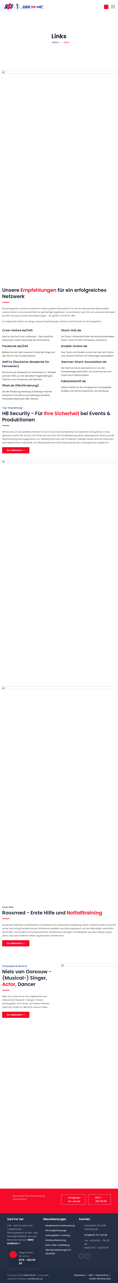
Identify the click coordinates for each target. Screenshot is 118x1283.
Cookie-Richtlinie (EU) (100, 1278)
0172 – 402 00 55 (101, 1199)
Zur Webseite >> (16, 450)
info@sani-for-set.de (74, 1199)
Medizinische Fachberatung (60, 1225)
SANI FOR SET (30, 1275)
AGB (90, 1275)
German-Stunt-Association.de (83, 362)
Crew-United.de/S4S (17, 330)
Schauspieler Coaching (57, 1235)
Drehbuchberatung (55, 1240)
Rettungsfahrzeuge (55, 1230)
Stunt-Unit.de (71, 330)
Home (55, 42)
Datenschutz (102, 1275)
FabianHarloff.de (73, 381)
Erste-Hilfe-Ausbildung (57, 1244)
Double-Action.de (74, 346)
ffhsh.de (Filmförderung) (20, 385)
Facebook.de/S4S (15, 346)
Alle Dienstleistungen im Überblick (58, 1251)
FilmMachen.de (35, 1278)
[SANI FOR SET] (23, 6)
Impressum (79, 1275)
